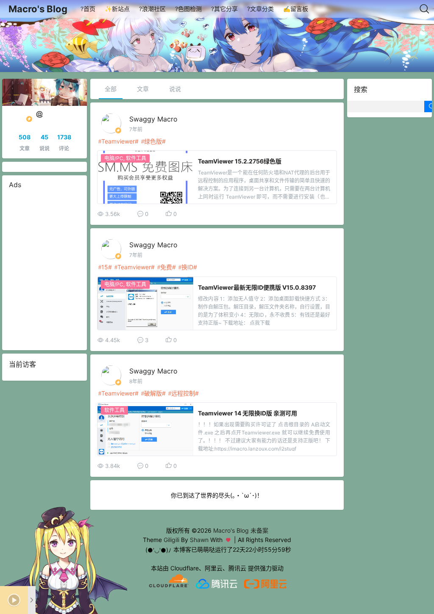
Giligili (171, 539)
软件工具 (136, 158)
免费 (166, 267)
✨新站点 (117, 8)
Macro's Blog (37, 8)
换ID (187, 267)
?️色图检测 (188, 8)
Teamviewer (118, 141)
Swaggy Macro (153, 119)
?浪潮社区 (152, 8)
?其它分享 (224, 8)
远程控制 (183, 393)
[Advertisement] (44, 270)
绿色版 (153, 141)
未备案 (259, 530)
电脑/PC (113, 158)
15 (104, 267)
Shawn (199, 539)
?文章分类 (260, 8)
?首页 (88, 8)
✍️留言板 (295, 8)
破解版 (153, 393)
